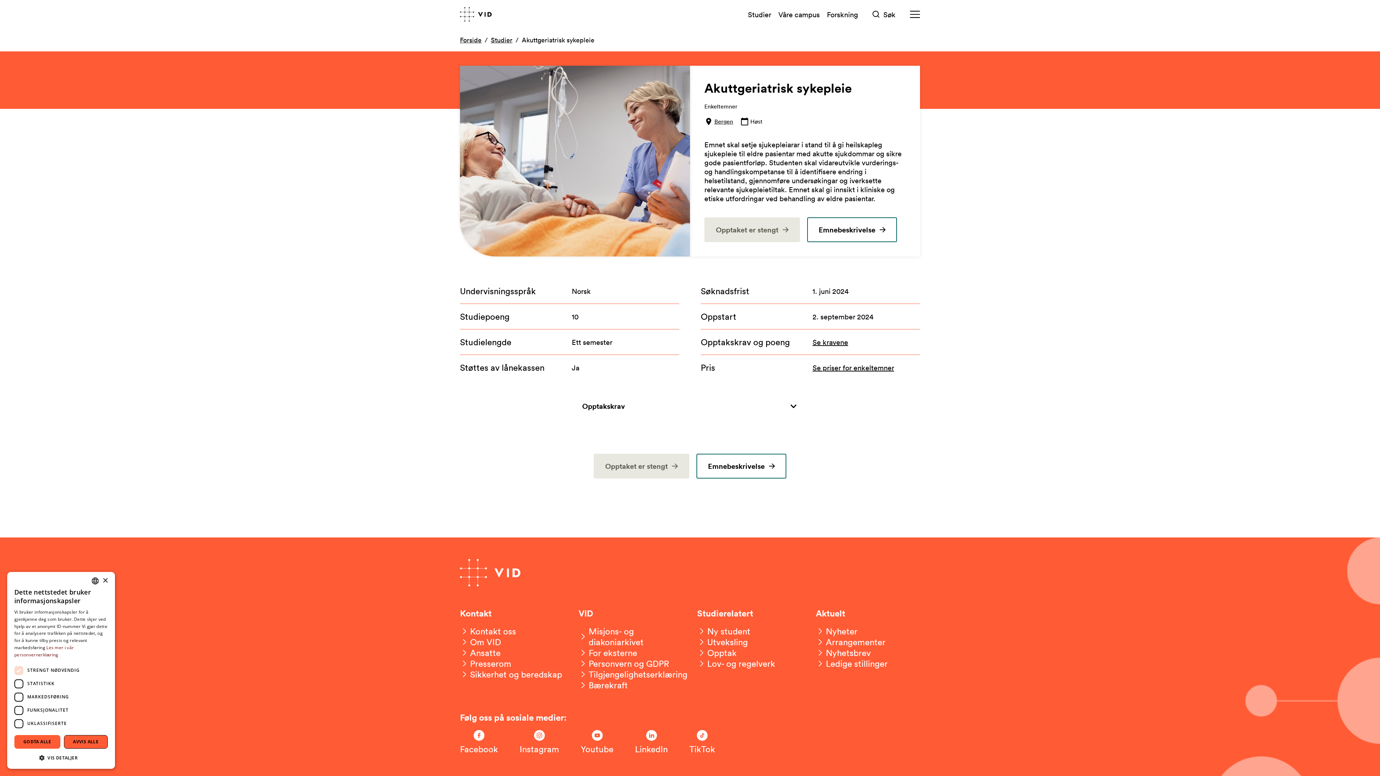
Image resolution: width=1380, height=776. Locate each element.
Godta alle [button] (37, 742)
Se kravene (830, 342)
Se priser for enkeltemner (853, 367)
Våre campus (799, 14)
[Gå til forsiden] (476, 14)
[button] (61, 757)
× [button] (105, 580)
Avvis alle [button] (85, 742)
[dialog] (61, 670)
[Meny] (915, 14)
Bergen (723, 121)
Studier (759, 14)
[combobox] (95, 581)
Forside (471, 40)
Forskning (842, 14)
